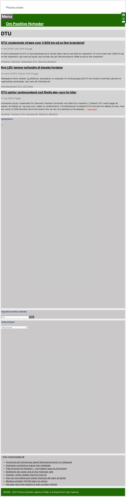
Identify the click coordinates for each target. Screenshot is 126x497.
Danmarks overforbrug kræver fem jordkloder (28, 465)
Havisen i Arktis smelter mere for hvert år (26, 475)
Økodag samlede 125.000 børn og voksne (26, 481)
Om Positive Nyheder (25, 24)
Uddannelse (26, 61)
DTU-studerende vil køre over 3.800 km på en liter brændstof (42, 43)
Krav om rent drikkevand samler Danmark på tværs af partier (36, 478)
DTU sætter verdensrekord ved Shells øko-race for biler (38, 92)
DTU (35, 61)
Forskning (5, 61)
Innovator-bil (32, 114)
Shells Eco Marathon (48, 114)
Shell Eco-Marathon (47, 61)
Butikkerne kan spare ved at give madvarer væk (29, 472)
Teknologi (15, 61)
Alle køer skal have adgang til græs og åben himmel (31, 484)
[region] (63, 391)
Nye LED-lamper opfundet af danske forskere (32, 67)
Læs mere (92, 109)
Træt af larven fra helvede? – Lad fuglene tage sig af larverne (36, 468)
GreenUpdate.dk (16, 457)
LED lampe (28, 86)
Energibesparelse (9, 86)
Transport (15, 114)
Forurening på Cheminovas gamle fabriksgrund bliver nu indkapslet (39, 462)
